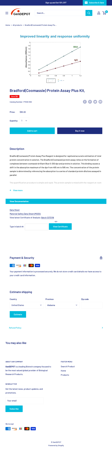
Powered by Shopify (56, 445)
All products (17, 25)
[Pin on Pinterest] (90, 101)
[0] (104, 13)
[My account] (98, 12)
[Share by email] (100, 101)
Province (49, 299)
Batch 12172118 (47, 217)
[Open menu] (6, 13)
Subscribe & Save (96, 2)
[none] (50, 81)
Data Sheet (15, 210)
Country (13, 299)
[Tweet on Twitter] (95, 101)
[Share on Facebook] (85, 101)
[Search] (89, 13)
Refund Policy (15, 328)
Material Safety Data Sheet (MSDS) (25, 213)
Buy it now (79, 131)
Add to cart (32, 131)
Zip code (85, 299)
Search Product (68, 366)
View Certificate (60, 226)
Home (7, 25)
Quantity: (14, 120)
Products (65, 375)
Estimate (18, 314)
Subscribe (14, 409)
